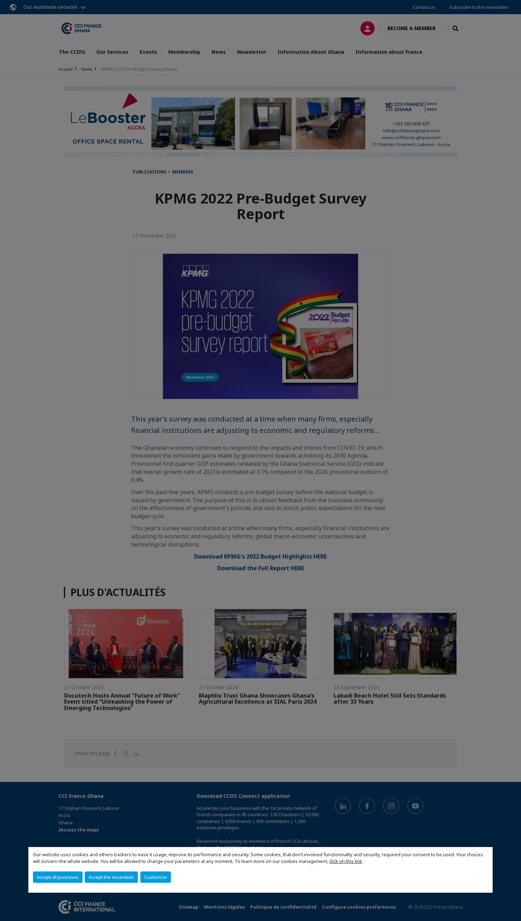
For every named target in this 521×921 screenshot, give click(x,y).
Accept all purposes (58, 877)
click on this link (345, 861)
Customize (155, 877)
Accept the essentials (111, 877)
